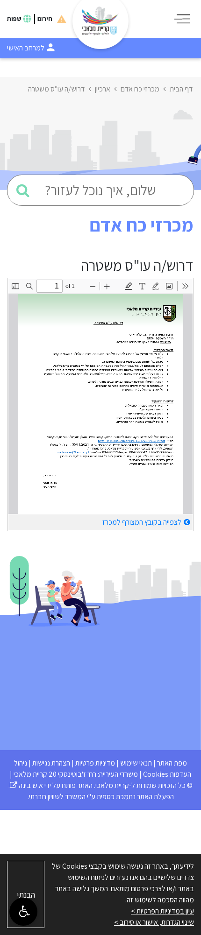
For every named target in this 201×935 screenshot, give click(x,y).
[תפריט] (182, 19)
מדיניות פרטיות (95, 763)
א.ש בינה (26, 785)
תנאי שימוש (136, 763)
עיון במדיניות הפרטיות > (162, 911)
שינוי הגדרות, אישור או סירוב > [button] (154, 922)
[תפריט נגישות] (23, 912)
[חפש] (23, 190)
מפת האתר (172, 763)
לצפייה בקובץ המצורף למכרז (141, 522)
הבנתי (26, 894)
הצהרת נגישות (51, 763)
